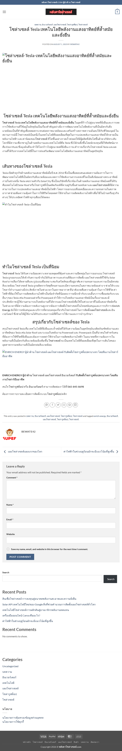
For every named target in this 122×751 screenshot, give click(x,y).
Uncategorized (10, 666)
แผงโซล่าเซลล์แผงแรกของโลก (24, 451)
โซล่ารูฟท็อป (72, 25)
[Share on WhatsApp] (46, 405)
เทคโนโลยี (8, 682)
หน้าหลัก (27, 742)
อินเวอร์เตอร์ (47, 25)
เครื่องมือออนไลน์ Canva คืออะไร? (21, 615)
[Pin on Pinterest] (69, 405)
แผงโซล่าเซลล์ (60, 25)
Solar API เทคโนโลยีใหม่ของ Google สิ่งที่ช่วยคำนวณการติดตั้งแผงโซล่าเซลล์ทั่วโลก (49, 604)
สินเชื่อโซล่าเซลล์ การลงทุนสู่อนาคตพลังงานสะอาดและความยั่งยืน (39, 598)
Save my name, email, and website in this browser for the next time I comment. (49, 549)
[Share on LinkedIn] (75, 405)
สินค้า (76, 742)
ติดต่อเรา (95, 742)
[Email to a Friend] (64, 405)
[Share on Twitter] (58, 405)
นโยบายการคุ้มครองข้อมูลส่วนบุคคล (23, 717)
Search (5, 572)
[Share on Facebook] (52, 405)
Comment (11, 477)
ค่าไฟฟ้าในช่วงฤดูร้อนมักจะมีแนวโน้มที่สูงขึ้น (89, 451)
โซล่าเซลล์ (83, 25)
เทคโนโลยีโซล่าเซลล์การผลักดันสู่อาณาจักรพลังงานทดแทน (35, 609)
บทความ (37, 25)
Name (10, 504)
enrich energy (100, 416)
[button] (4, 12)
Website (10, 534)
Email (9, 519)
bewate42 (74, 44)
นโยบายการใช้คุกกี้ (13, 721)
